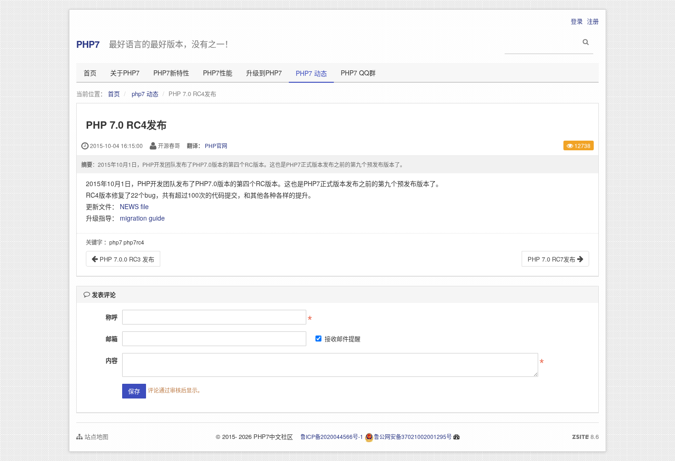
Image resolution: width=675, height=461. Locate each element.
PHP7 (88, 44)
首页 (90, 72)
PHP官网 (216, 145)
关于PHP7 (125, 72)
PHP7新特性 (171, 72)
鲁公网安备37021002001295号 (413, 436)
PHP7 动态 (311, 73)
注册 (593, 21)
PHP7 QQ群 (358, 72)
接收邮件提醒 (342, 338)
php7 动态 (145, 93)
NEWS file (134, 206)
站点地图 (95, 436)
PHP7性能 (217, 72)
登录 (577, 21)
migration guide (142, 217)
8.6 (585, 436)
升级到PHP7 (264, 72)
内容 (112, 360)
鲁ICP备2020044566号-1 (331, 436)
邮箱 (112, 338)
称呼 (112, 317)
